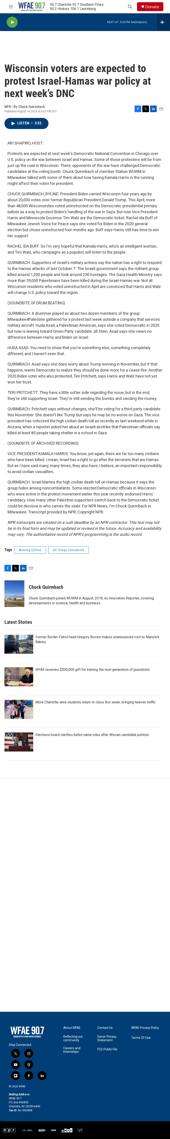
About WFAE (72, 1027)
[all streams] (163, 22)
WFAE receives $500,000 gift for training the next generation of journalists (92, 669)
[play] (12, 22)
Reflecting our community (73, 1038)
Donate (152, 6)
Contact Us (105, 1027)
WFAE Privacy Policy (145, 1027)
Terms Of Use (141, 1037)
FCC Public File (107, 1049)
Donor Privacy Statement (107, 1038)
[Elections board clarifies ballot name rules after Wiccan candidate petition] (18, 742)
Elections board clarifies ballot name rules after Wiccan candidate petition (92, 735)
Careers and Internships (71, 1050)
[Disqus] (85, 838)
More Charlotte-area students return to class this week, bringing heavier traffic (95, 702)
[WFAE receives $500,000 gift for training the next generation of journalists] (18, 676)
